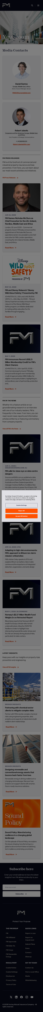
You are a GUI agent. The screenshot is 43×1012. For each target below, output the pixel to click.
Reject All (21, 510)
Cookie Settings (21, 505)
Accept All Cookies (21, 516)
